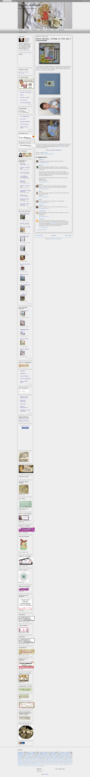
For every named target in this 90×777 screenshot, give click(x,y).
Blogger (46, 774)
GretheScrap (23, 373)
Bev (39, 191)
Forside (21, 29)
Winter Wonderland (36, 765)
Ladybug (59, 756)
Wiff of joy (30, 765)
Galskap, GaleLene (24, 223)
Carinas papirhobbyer (25, 102)
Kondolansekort (33, 764)
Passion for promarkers (52, 758)
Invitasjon (28, 764)
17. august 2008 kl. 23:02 (44, 181)
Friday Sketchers (39, 757)
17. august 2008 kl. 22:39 (44, 162)
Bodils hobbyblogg (24, 213)
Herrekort (47, 762)
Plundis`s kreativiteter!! (24, 407)
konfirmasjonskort (66, 753)
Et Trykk (29, 758)
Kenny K (62, 759)
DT (34, 756)
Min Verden (22, 119)
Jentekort (31, 753)
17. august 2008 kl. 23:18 (44, 188)
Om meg (27, 29)
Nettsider (42, 29)
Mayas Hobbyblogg (24, 236)
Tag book (23, 765)
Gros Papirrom (23, 100)
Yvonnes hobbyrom (24, 376)
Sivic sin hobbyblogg (23, 295)
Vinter (27, 765)
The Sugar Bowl (62, 758)
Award (39, 755)
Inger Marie (23, 245)
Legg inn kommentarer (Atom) (56, 238)
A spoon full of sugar (29, 762)
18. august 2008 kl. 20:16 (44, 196)
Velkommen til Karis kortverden (25, 411)
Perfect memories (24, 124)
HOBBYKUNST (22, 163)
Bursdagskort (62, 755)
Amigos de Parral (23, 32)
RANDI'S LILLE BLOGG (25, 226)
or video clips (53, 223)
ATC (33, 757)
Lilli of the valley (66, 757)
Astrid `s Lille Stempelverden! (24, 397)
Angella (28, 38)
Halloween (57, 759)
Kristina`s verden (24, 97)
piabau (21, 320)
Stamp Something (63, 764)
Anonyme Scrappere (53, 763)
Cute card (24, 758)
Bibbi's (22, 94)
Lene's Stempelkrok (25, 284)
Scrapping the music (49, 764)
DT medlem (34, 29)
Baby (67, 763)
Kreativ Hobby (61, 146)
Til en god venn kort (30, 755)
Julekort (52, 752)
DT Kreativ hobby (63, 752)
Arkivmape (59, 763)
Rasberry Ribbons (68, 762)
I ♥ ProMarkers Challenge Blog (24, 177)
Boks (41, 758)
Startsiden (53, 235)
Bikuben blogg (23, 195)
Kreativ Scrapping (24, 172)
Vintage (38, 753)
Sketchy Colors (35, 758)
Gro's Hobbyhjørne (24, 116)
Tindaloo (40, 159)
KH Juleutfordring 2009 (28, 759)
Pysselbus (22, 371)
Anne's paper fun (24, 254)
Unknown (41, 219)
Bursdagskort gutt (43, 154)
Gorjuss (45, 758)
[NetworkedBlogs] (25, 425)
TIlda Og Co (28, 763)
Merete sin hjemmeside (22, 401)
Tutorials (49, 29)
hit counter (22, 73)
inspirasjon (41, 765)
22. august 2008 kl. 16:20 (44, 216)
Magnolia (20, 752)
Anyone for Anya (38, 762)
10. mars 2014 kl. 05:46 (43, 227)
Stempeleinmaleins (24, 329)
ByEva (43, 762)
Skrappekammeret (21, 763)
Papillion (61, 762)
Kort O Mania (53, 762)
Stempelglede (20, 756)
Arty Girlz (63, 763)
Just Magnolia (27, 757)
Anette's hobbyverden (25, 378)
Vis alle (30, 104)
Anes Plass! (23, 403)
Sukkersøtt (42, 752)
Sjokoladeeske (68, 759)
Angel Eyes (46, 755)
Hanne (40, 165)
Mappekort (38, 764)
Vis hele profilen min (24, 50)
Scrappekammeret (40, 756)
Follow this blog (25, 427)
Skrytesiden (61, 29)
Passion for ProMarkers (23, 181)
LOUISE (40, 205)
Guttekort (69, 755)
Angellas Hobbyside (29, 5)
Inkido (54, 756)
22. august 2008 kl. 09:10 (44, 208)
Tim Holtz (47, 757)
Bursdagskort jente (22, 753)
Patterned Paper (24, 310)
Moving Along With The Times (24, 199)
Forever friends (23, 764)
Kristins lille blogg (25, 92)
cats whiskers (41, 210)
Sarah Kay (44, 759)
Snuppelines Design (56, 764)
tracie (40, 184)
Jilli (39, 199)
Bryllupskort (20, 759)
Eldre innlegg (68, 235)
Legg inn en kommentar (42, 229)
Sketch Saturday (50, 154)
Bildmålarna (20, 755)
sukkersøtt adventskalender (55, 757)
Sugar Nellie (48, 756)
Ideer (54, 29)
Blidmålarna (69, 758)
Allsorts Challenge (46, 763)
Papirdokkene (45, 753)
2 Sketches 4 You (39, 763)
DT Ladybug (65, 756)
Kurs (58, 762)
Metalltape (42, 764)
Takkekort (33, 763)
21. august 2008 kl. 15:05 (44, 202)
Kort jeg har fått (37, 759)
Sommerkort (54, 755)
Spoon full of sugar (21, 762)
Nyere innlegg (39, 235)
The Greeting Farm (28, 756)
